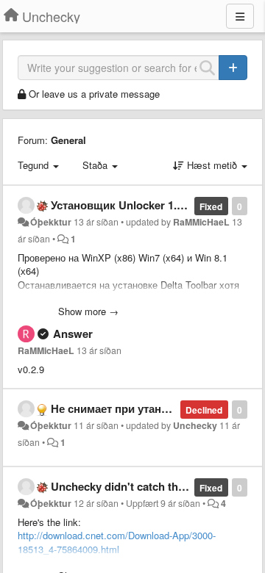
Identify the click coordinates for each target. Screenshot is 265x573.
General (68, 140)
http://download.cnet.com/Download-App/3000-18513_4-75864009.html (117, 542)
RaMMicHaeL (201, 221)
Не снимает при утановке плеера (139, 408)
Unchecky (195, 425)
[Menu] (240, 16)
